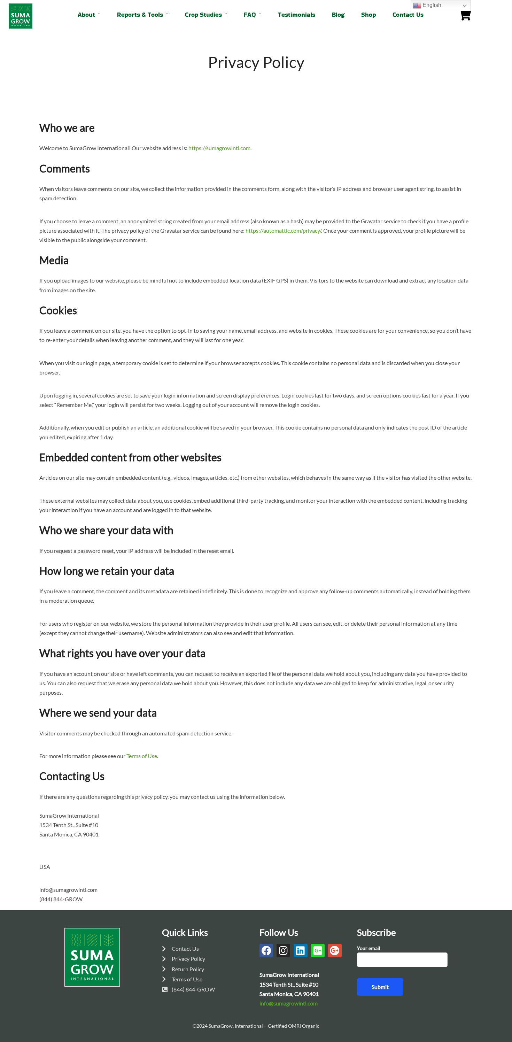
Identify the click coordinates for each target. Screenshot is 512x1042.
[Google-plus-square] (318, 950)
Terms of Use (141, 755)
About (86, 14)
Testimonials (296, 14)
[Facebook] (266, 950)
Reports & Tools (140, 14)
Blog (338, 14)
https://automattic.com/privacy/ (283, 230)
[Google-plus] (335, 950)
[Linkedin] (300, 950)
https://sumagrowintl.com (219, 148)
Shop (368, 14)
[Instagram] (283, 950)
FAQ (250, 14)
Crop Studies (203, 14)
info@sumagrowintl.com (288, 1003)
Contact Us (408, 14)
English (431, 5)
